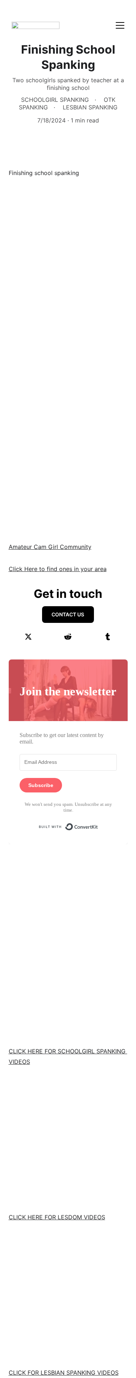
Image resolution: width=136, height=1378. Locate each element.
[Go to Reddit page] (67, 636)
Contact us (67, 614)
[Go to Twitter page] (28, 636)
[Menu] (120, 25)
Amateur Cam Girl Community (50, 546)
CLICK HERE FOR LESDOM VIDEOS (57, 1217)
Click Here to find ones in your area (58, 569)
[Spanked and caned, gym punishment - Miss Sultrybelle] (68, 973)
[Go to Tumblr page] (107, 636)
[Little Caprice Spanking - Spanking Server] (68, 1295)
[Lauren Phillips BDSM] (68, 1139)
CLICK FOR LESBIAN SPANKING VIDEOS (64, 1372)
